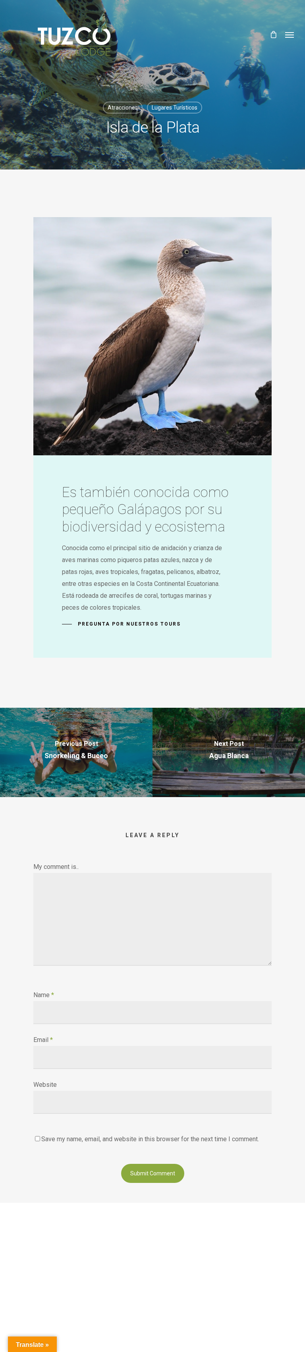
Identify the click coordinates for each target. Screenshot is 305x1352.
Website (45, 1084)
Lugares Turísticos (174, 107)
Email (43, 1040)
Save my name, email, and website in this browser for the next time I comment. (150, 1139)
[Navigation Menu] (289, 35)
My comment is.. (56, 867)
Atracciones (123, 107)
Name (43, 995)
